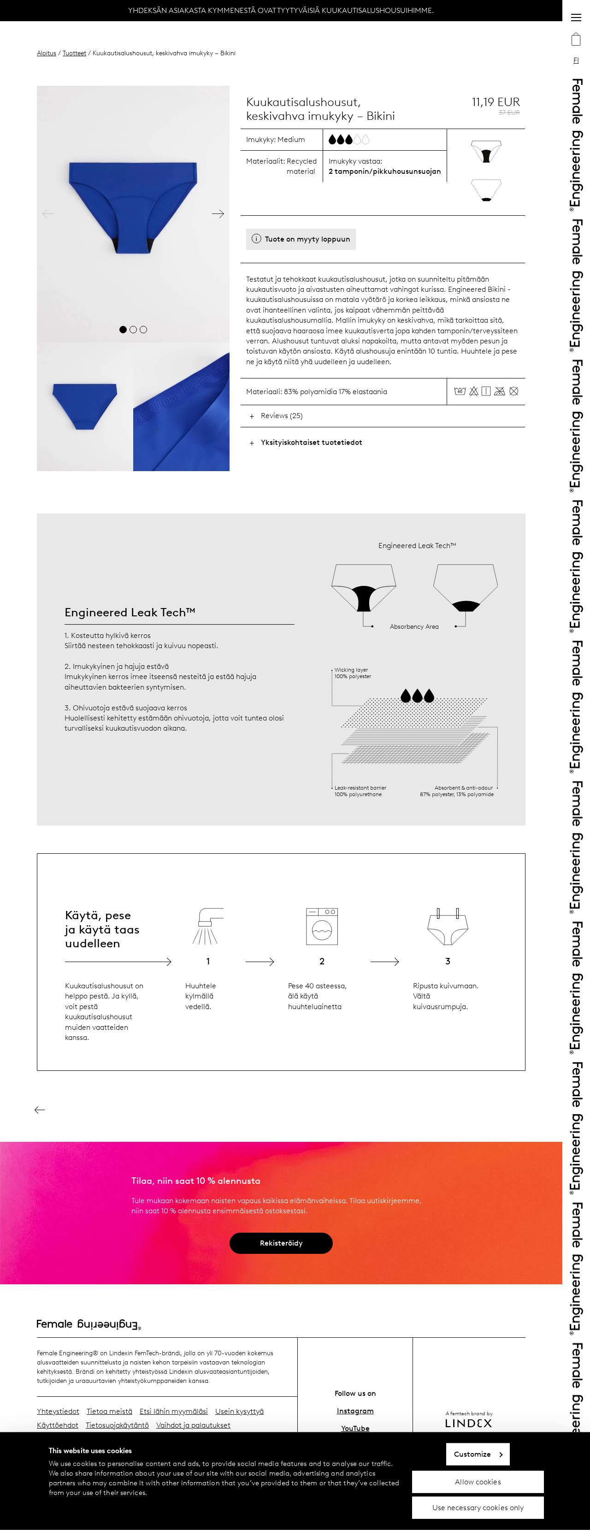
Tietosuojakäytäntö (117, 1425)
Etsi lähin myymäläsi (174, 1411)
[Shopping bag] (576, 40)
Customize (472, 1454)
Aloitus (46, 53)
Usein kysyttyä (239, 1411)
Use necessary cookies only (478, 1507)
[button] (48, 214)
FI (576, 60)
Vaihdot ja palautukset (193, 1425)
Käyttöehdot (57, 1425)
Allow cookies (478, 1481)
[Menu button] (576, 17)
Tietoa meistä (109, 1411)
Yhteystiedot (58, 1411)
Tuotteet (74, 53)
